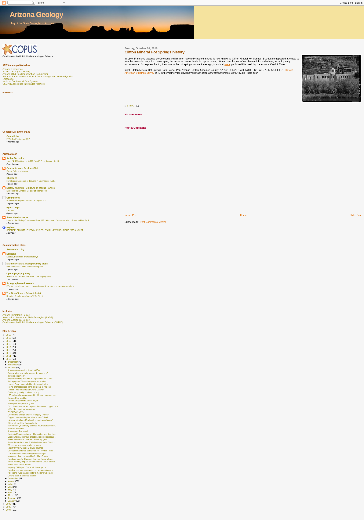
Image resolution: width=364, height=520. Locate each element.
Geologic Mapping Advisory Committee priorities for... (32, 434)
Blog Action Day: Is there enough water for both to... (31, 378)
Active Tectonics (15, 158)
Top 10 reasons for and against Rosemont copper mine (33, 406)
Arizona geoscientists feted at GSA (24, 370)
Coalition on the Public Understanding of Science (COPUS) (32, 322)
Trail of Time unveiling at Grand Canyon (26, 390)
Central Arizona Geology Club (22, 168)
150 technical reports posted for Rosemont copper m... (33, 395)
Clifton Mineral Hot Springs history (23, 423)
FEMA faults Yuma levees (19, 464)
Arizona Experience (12, 69)
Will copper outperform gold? (21, 403)
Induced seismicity (16, 376)
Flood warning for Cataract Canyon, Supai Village (30, 459)
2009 (9, 504)
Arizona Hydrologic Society (16, 315)
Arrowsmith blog (15, 249)
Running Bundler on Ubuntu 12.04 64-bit (24, 296)
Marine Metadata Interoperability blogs (27, 263)
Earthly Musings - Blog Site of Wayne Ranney (30, 188)
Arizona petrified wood (18, 431)
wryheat (10, 227)
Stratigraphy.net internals (20, 283)
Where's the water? (16, 428)
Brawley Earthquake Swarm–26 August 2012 (26, 200)
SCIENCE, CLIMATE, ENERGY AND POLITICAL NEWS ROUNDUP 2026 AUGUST (44, 230)
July (10, 484)
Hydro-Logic (13, 207)
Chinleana (11, 178)
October (12, 367)
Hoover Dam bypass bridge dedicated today (28, 384)
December (13, 362)
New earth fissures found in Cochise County (28, 456)
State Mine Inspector (17, 217)
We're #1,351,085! (16, 412)
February (12, 498)
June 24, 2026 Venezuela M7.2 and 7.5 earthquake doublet (33, 161)
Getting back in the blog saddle (22, 476)
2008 (9, 507)
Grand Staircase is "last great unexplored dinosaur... (32, 437)
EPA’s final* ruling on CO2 (18, 139)
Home (243, 215)
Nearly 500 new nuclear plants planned (25, 448)
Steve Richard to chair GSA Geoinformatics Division (31, 442)
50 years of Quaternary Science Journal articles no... (32, 426)
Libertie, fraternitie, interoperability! (22, 257)
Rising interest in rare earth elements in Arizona (29, 387)
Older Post (356, 215)
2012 (9, 353)
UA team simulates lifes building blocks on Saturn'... (31, 420)
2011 (9, 356)
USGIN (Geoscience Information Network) (23, 84)
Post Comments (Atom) (153, 222)
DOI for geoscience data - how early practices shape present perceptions (40, 286)
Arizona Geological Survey (16, 71)
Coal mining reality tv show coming (23, 392)
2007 (9, 509)
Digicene (11, 254)
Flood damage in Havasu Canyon (23, 401)
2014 (9, 347)
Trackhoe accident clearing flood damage (27, 453)
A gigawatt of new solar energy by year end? (28, 373)
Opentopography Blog (18, 273)
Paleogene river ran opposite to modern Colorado (30, 473)
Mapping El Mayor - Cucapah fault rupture (27, 467)
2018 (9, 335)
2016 (9, 341)
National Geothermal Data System (20, 81)
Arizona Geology (36, 14)
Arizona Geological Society (16, 320)
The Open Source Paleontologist (23, 293)
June (10, 487)
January (12, 501)
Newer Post (131, 215)
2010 (9, 359)
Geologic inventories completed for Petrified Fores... (31, 451)
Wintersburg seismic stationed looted (24, 445)
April (10, 492)
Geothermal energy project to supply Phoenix (28, 415)
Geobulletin (12, 136)
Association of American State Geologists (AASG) (27, 317)
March (11, 495)
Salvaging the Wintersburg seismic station (27, 381)
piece (227, 64)
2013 (9, 350)
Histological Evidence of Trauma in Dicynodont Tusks (31, 181)
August (11, 481)
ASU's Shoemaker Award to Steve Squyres (27, 439)
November (13, 365)
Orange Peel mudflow (17, 398)
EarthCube (8, 79)
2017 (9, 338)
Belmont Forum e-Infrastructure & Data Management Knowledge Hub (37, 76)
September (13, 478)
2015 (9, 344)
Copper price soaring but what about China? (28, 417)
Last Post (10, 210)
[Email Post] (137, 106)
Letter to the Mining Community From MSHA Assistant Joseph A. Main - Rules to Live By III (47, 220)
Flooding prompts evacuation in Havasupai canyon (31, 470)
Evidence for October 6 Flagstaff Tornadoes (26, 191)
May (10, 490)
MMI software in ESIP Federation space (24, 266)
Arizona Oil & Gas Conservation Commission (25, 74)
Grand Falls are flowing (17, 171)
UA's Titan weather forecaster (21, 409)
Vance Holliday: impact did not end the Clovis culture (31, 462)
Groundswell (13, 197)
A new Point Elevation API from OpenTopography (28, 276)
